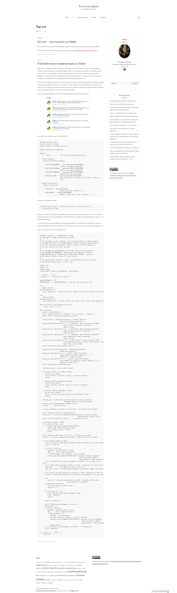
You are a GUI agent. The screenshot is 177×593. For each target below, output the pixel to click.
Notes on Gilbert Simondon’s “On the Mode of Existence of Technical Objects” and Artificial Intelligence (124, 136)
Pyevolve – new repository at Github (56, 41)
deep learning (41, 565)
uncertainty (43, 583)
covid (84, 562)
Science (59, 580)
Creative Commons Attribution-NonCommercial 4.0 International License (123, 175)
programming (71, 575)
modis (48, 575)
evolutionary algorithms (59, 565)
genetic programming (67, 568)
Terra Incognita (89, 6)
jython (44, 572)
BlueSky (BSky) (82, 17)
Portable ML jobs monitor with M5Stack (122, 101)
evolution (50, 565)
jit (42, 572)
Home (67, 17)
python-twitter (71, 223)
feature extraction (70, 565)
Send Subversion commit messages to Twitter (61, 63)
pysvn (60, 223)
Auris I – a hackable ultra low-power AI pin (123, 113)
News (52, 575)
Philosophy (62, 575)
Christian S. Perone (51, 54)
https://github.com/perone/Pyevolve (85, 50)
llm (62, 572)
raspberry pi (54, 580)
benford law (59, 562)
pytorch (48, 580)
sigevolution (72, 580)
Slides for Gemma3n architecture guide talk (123, 116)
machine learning (77, 571)
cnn (65, 562)
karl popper (50, 572)
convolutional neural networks (74, 562)
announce (38, 562)
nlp (56, 575)
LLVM (65, 572)
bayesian (53, 562)
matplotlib (43, 575)
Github (93, 17)
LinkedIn (103, 17)
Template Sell (73, 591)
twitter (80, 580)
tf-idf (77, 580)
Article (47, 562)
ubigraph (38, 583)
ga (76, 565)
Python (39, 60)
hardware (79, 568)
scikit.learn (65, 580)
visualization (50, 583)
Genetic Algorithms (51, 568)
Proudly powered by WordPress (46, 591)
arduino (43, 562)
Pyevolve (40, 38)
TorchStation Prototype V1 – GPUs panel (123, 125)
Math (37, 575)
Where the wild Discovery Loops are (121, 104)
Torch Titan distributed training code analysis (124, 148)
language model (57, 572)
